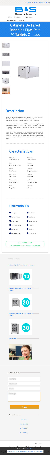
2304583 (28, 2)
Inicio (9, 17)
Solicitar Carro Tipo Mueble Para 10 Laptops (25, 451)
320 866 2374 (26, 242)
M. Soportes (27, 17)
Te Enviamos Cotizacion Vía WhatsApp (25, 245)
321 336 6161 (24, 428)
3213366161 (29, 448)
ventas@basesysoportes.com (42, 2)
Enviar (24, 407)
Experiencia (11, 20)
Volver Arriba (37, 444)
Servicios (17, 17)
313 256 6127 (24, 432)
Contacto (21, 20)
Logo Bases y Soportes (26, 11)
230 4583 (24, 420)
